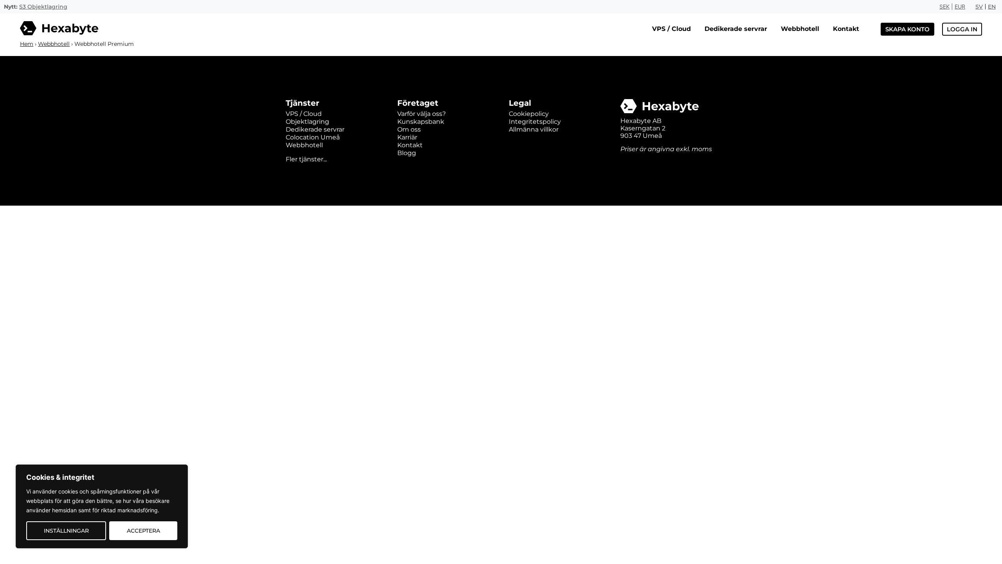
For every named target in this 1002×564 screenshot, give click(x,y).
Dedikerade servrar (736, 29)
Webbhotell (800, 29)
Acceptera (143, 530)
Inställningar (66, 530)
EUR (960, 6)
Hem (26, 43)
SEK (944, 6)
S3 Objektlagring (43, 6)
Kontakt (846, 29)
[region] (102, 506)
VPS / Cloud (671, 29)
